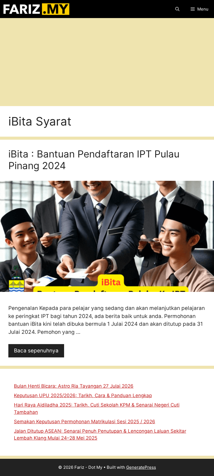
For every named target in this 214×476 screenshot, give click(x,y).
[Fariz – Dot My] (36, 9)
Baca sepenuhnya (36, 350)
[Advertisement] (107, 60)
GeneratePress (141, 467)
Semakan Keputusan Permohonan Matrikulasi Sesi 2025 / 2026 (84, 421)
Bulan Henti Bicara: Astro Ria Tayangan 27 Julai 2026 (73, 386)
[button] (177, 9)
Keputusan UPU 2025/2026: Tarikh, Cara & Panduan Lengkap (83, 395)
